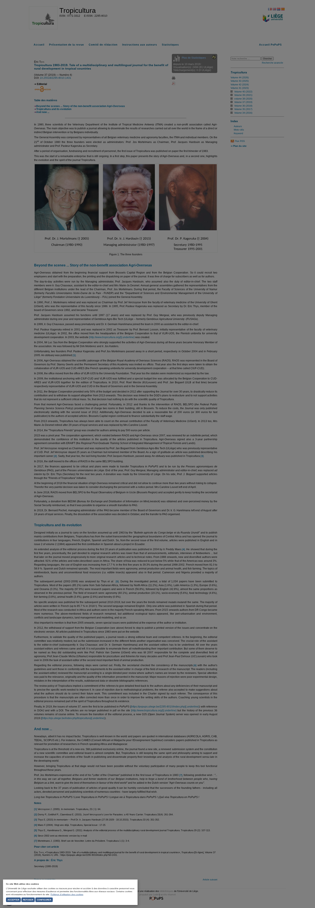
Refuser (28, 900)
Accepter (13, 900)
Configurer (44, 900)
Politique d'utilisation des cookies (67, 894)
